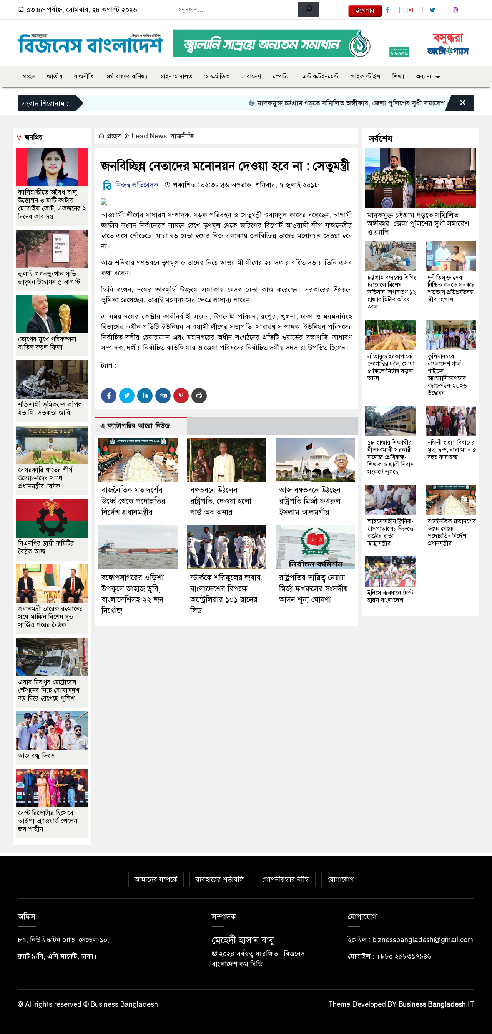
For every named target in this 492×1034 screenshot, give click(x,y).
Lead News (149, 136)
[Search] (308, 9)
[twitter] (433, 10)
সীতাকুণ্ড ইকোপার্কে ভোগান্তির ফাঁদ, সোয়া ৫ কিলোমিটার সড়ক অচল (390, 367)
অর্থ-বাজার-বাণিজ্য (127, 76)
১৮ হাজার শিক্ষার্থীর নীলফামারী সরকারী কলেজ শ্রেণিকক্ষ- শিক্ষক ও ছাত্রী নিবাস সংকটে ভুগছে (390, 457)
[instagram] (456, 10)
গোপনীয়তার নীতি (285, 879)
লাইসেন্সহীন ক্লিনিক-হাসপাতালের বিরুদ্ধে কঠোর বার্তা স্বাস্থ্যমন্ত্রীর (390, 532)
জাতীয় (54, 76)
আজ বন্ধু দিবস (36, 756)
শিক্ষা (398, 76)
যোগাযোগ (340, 879)
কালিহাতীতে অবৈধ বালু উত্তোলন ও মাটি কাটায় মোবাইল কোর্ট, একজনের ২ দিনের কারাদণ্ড (52, 204)
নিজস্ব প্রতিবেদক (135, 185)
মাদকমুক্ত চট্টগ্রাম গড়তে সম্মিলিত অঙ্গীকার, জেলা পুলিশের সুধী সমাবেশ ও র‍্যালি (342, 103)
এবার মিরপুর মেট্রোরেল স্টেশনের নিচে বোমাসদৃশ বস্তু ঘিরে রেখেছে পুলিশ (48, 690)
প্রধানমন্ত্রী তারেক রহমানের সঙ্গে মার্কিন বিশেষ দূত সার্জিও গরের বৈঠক (50, 617)
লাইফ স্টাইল (366, 76)
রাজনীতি (84, 76)
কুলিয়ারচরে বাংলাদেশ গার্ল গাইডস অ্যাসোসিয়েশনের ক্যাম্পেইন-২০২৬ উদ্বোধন (447, 375)
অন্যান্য (424, 76)
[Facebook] (108, 395)
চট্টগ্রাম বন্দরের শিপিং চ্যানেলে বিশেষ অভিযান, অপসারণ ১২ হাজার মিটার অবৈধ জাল (391, 292)
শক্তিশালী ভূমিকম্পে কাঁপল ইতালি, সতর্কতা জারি (50, 409)
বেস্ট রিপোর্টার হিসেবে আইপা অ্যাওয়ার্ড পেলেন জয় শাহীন (47, 821)
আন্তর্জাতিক (216, 76)
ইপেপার (365, 11)
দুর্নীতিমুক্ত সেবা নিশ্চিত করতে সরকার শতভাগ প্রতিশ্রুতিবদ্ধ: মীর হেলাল (451, 288)
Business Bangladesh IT (436, 1004)
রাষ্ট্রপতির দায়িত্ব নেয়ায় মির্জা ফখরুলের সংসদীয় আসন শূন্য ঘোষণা (313, 589)
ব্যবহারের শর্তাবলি (220, 879)
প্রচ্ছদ (29, 76)
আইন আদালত (176, 76)
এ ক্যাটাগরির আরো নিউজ (135, 426)
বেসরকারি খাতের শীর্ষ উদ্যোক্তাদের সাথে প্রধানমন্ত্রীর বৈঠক (45, 478)
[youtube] (411, 10)
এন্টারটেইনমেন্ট (320, 76)
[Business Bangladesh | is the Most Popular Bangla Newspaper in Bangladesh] (91, 41)
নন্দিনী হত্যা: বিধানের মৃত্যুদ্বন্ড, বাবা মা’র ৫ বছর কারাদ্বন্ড (452, 450)
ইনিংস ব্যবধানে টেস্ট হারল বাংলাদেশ (390, 596)
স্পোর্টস (281, 76)
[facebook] (388, 10)
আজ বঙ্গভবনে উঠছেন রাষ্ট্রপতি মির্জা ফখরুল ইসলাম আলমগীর (310, 501)
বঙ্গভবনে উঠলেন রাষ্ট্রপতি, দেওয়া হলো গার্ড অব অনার (220, 501)
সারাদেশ (251, 76)
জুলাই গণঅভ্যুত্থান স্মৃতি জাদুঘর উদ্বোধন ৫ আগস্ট (49, 278)
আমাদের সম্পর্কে (156, 879)
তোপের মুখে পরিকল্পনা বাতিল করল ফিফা (47, 343)
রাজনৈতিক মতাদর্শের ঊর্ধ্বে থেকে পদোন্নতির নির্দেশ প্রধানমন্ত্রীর (133, 501)
